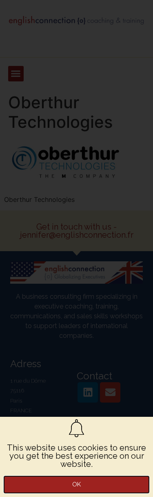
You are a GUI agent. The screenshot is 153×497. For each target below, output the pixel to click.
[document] (76, 248)
